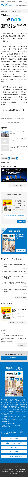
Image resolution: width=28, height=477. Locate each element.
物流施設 (13, 158)
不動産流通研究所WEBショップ (10, 469)
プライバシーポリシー (21, 471)
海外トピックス (23, 11)
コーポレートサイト (14, 467)
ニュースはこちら (17, 185)
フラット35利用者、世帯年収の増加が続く (15, 284)
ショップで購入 (14, 438)
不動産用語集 (22, 469)
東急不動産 (4, 158)
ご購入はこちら (21, 221)
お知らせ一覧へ (22, 345)
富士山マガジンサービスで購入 (14, 443)
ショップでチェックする (17, 322)
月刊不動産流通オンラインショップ (12, 341)
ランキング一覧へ (21, 297)
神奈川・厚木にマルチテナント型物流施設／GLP (15, 291)
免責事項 (12, 471)
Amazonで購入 (14, 451)
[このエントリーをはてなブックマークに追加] (19, 19)
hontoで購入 (14, 447)
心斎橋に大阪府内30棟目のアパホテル (15, 122)
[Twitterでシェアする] (9, 19)
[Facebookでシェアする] (12, 20)
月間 (15, 259)
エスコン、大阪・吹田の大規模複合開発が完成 (15, 266)
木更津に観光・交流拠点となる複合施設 (15, 272)
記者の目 (14, 11)
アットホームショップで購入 (14, 456)
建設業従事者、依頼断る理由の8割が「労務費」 (15, 278)
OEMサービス (6, 471)
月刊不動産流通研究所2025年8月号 (10, 338)
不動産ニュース (5, 11)
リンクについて (14, 473)
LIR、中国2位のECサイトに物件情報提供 (13, 118)
